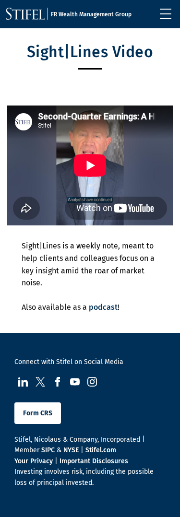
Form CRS (37, 413)
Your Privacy (33, 461)
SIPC (48, 450)
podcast (103, 307)
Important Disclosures (94, 461)
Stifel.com (100, 450)
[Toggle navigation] (165, 14)
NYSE (71, 450)
